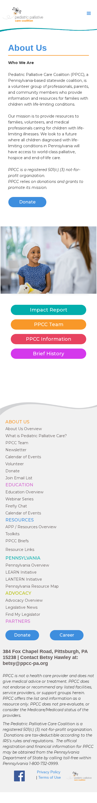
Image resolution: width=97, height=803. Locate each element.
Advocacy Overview (24, 600)
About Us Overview (23, 428)
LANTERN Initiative (23, 579)
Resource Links (19, 549)
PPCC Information (48, 339)
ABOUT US (17, 421)
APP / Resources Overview (30, 526)
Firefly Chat (16, 506)
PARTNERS (17, 621)
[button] (89, 13)
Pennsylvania (22, 558)
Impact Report (48, 310)
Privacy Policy (48, 772)
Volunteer (14, 463)
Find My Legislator (22, 614)
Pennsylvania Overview (27, 565)
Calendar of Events (23, 456)
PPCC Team (48, 324)
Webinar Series (19, 499)
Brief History (48, 354)
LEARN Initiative (21, 572)
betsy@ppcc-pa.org (25, 663)
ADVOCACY (18, 593)
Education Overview (24, 492)
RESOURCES (19, 520)
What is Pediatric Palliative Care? (36, 435)
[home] (21, 14)
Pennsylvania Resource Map (32, 586)
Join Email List (18, 478)
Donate (27, 202)
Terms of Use (49, 777)
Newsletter (15, 449)
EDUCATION (19, 484)
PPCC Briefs (17, 540)
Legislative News (21, 607)
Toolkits (12, 533)
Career (67, 635)
